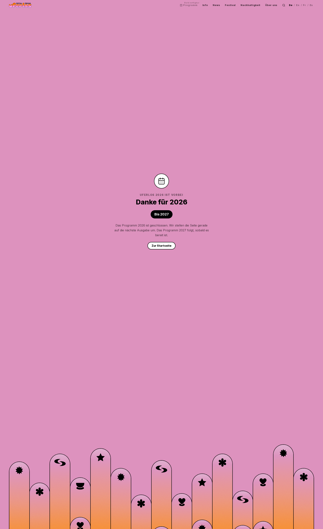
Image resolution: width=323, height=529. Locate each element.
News (216, 5)
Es (311, 5)
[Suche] (284, 5)
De (290, 5)
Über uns (271, 5)
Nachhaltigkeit (250, 5)
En (297, 5)
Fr (304, 5)
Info (205, 5)
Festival (230, 5)
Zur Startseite (161, 245)
